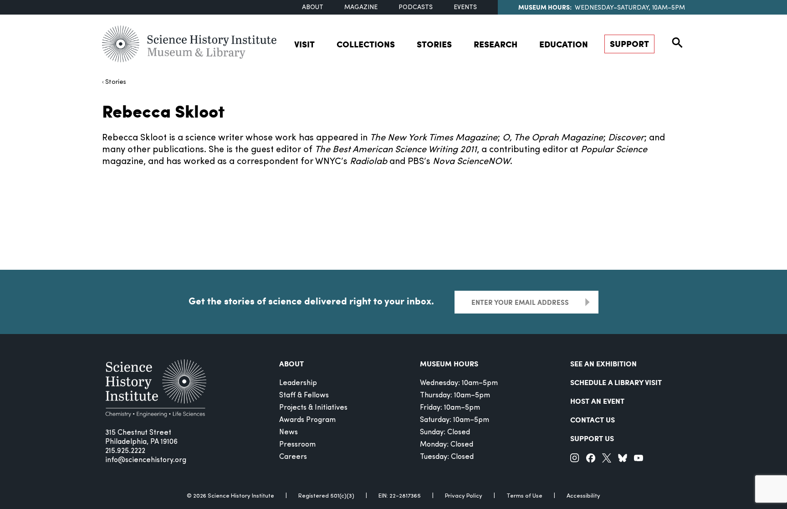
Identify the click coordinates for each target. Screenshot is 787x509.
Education (563, 44)
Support (629, 43)
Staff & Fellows (304, 395)
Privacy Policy (463, 496)
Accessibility (583, 496)
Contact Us (592, 419)
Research (495, 44)
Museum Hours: (545, 6)
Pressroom (297, 444)
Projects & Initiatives (313, 407)
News (288, 432)
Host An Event (597, 401)
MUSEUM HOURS (449, 363)
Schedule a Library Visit (616, 382)
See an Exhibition (603, 363)
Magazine (361, 7)
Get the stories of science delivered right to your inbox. (311, 300)
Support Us (592, 438)
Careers (293, 457)
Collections (366, 44)
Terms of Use (524, 496)
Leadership (298, 383)
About (312, 7)
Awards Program (307, 420)
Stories (434, 44)
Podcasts (416, 7)
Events (465, 7)
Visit (304, 44)
